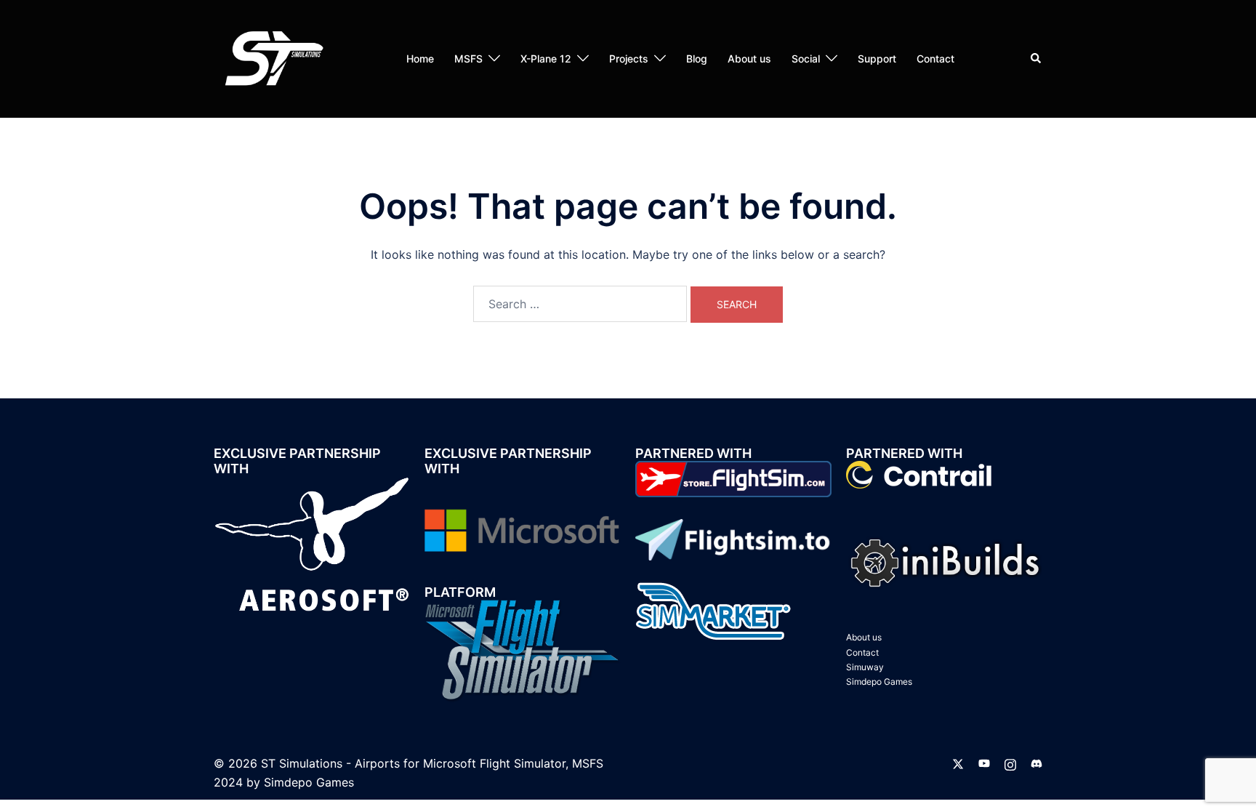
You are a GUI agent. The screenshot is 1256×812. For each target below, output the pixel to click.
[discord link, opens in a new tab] (1036, 763)
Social (806, 58)
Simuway (865, 667)
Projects (628, 58)
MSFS (468, 58)
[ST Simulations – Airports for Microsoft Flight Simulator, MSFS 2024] (272, 57)
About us (749, 58)
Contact (935, 58)
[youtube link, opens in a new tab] (984, 763)
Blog (696, 58)
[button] (1036, 59)
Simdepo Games (879, 681)
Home (420, 58)
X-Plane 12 (545, 58)
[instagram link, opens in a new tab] (1010, 763)
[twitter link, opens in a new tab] (958, 763)
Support (877, 58)
